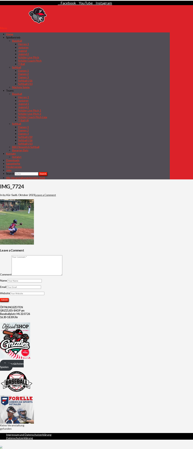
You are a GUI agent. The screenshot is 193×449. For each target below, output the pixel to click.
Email (3, 286)
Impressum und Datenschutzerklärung (28, 434)
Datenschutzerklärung (19, 438)
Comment (6, 274)
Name (4, 280)
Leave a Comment (45, 195)
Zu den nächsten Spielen (12, 365)
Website (5, 293)
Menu (3, 28)
